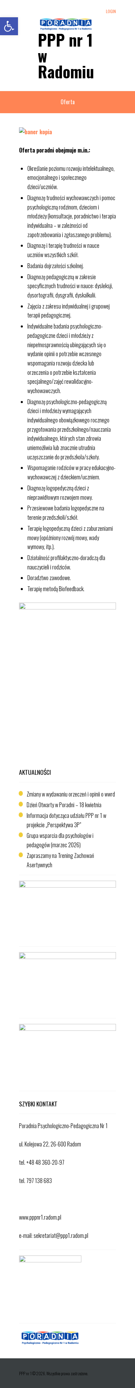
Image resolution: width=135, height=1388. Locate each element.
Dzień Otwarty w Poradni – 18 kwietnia (64, 805)
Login (111, 11)
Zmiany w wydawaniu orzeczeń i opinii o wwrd (71, 794)
